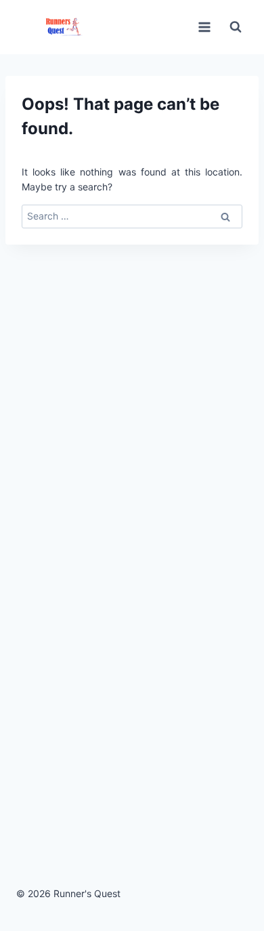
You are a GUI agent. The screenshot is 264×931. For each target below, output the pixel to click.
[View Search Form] (235, 27)
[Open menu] (204, 26)
